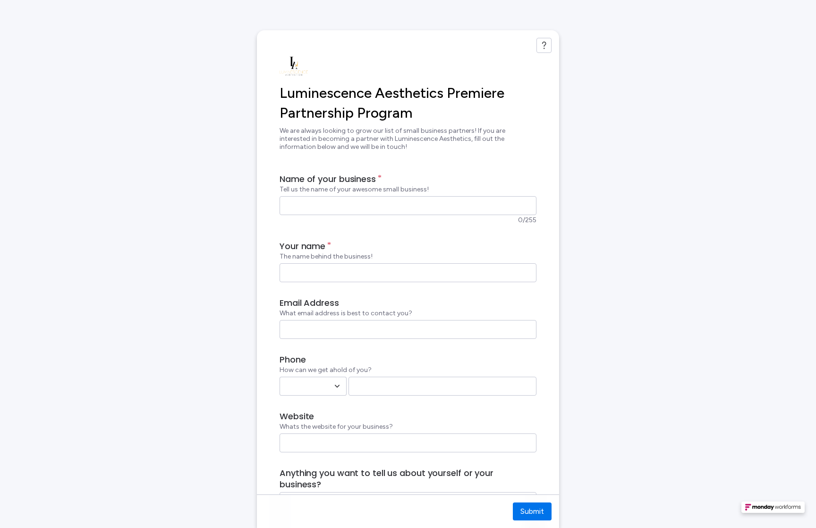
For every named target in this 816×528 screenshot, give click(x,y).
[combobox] (302, 386)
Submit (532, 511)
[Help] (544, 45)
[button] (773, 510)
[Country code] (337, 386)
